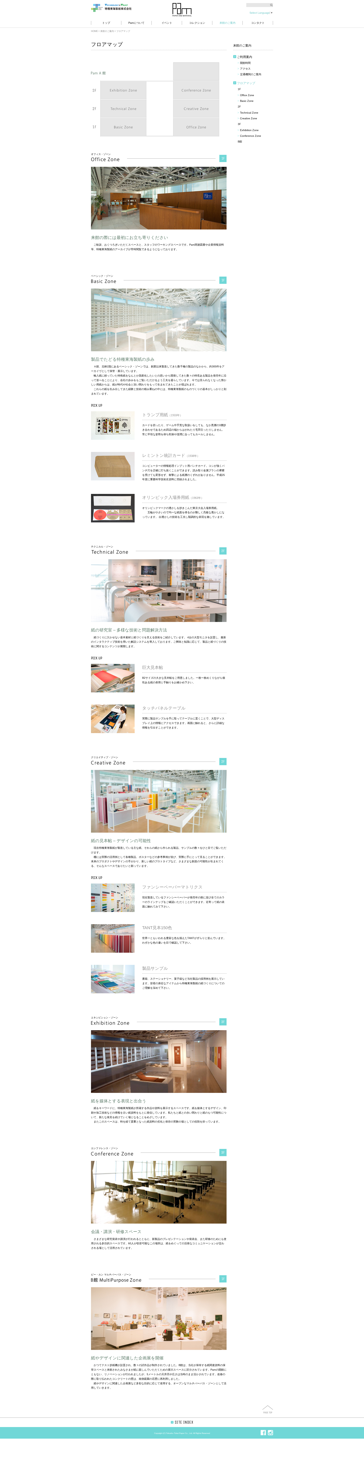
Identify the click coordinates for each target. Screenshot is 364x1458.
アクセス (245, 68)
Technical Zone (249, 112)
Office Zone (247, 95)
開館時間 (245, 62)
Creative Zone (248, 118)
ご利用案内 (244, 57)
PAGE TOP (267, 1412)
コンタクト (257, 22)
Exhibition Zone (249, 130)
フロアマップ (246, 83)
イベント (167, 22)
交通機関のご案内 (250, 74)
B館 (240, 141)
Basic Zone (246, 100)
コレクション (197, 22)
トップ (106, 22)
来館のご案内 (227, 22)
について (136, 22)
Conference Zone (250, 135)
